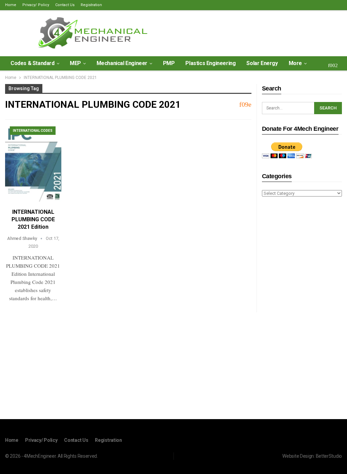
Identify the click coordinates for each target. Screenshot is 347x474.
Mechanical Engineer (122, 63)
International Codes (33, 130)
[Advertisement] (302, 309)
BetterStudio (329, 456)
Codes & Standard (33, 63)
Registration (91, 5)
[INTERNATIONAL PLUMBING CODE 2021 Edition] (33, 164)
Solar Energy (262, 63)
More (295, 63)
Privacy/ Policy (35, 5)
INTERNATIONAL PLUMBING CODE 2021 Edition (33, 219)
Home (10, 5)
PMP (169, 63)
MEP (75, 63)
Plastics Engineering (210, 63)
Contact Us (65, 5)
